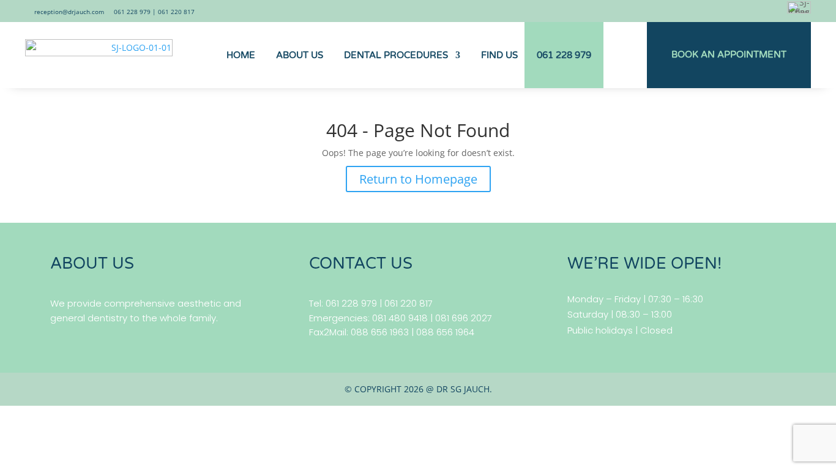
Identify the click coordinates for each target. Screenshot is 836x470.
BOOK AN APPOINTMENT (728, 54)
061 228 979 (564, 55)
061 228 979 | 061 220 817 (154, 11)
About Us (299, 55)
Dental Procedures (396, 55)
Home (240, 55)
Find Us (499, 55)
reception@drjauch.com (69, 11)
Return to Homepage (418, 179)
